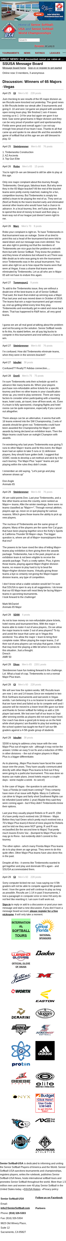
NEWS (27, 53)
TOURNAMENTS (10, 53)
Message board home (14, 68)
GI (14, 93)
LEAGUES (55, 53)
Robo (16, 166)
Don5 (16, 375)
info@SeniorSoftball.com (15, 1208)
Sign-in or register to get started (45, 68)
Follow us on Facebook (49, 1197)
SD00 (16, 614)
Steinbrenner (21, 146)
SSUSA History (32, 1189)
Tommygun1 (20, 282)
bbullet (17, 362)
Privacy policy (50, 1189)
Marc (16, 226)
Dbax (16, 664)
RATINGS (40, 53)
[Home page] (9, 38)
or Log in (44, 46)
